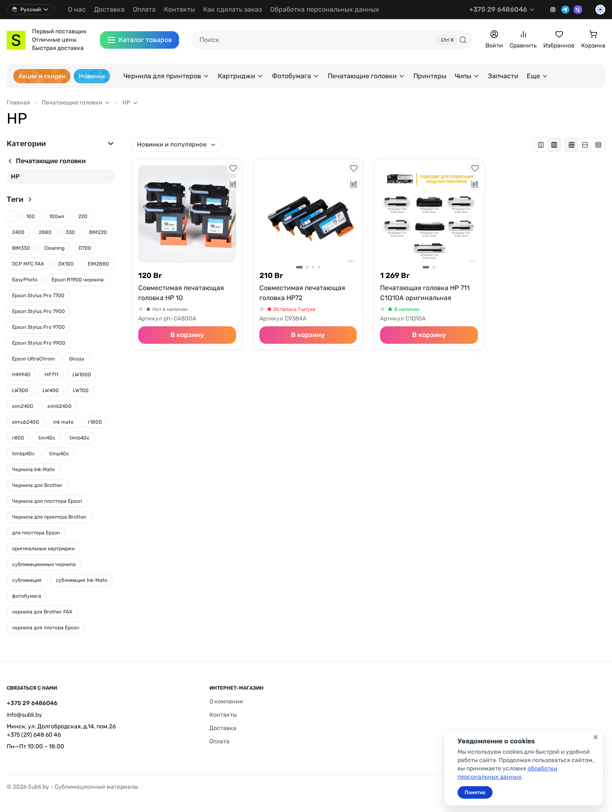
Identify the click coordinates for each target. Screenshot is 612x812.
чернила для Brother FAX (42, 612)
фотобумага (26, 596)
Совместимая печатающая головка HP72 (302, 293)
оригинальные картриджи (43, 548)
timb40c (80, 438)
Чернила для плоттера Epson (47, 501)
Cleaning (54, 248)
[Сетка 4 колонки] (554, 144)
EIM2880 (98, 264)
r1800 (95, 422)
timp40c (59, 454)
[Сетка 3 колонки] (540, 144)
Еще (533, 76)
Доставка (109, 9)
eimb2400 (59, 406)
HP (15, 176)
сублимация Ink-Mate (81, 580)
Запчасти (503, 76)
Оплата (144, 9)
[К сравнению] (233, 184)
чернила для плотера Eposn (45, 628)
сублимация (27, 580)
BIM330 (21, 248)
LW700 (81, 390)
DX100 (66, 264)
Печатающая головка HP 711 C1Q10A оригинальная (425, 293)
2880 (45, 232)
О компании (226, 701)
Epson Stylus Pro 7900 (38, 311)
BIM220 (98, 232)
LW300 (20, 390)
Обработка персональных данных (324, 9)
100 (30, 216)
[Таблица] (598, 144)
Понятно (475, 792)
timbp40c (23, 454)
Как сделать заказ (232, 9)
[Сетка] (571, 144)
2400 (18, 232)
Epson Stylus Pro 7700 (38, 295)
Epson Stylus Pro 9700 (38, 327)
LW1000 (81, 374)
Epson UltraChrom (33, 359)
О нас (77, 9)
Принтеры (429, 76)
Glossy (77, 359)
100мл (56, 216)
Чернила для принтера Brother (49, 517)
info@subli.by (24, 714)
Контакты (179, 9)
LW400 (50, 390)
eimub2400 (25, 422)
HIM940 (21, 374)
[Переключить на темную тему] (600, 10)
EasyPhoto (24, 280)
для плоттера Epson (36, 533)
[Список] (585, 144)
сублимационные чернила (44, 564)
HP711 (51, 374)
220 (82, 216)
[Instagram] (553, 9)
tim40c (46, 438)
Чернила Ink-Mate (33, 469)
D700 (85, 248)
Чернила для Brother (37, 485)
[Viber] (578, 9)
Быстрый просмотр (187, 214)
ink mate (63, 422)
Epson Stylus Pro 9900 (38, 343)
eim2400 (22, 406)
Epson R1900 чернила (78, 280)
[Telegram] (565, 9)
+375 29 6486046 (498, 9)
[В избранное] (233, 168)
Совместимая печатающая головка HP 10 (181, 293)
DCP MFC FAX (28, 264)
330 (70, 232)
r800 (18, 438)
